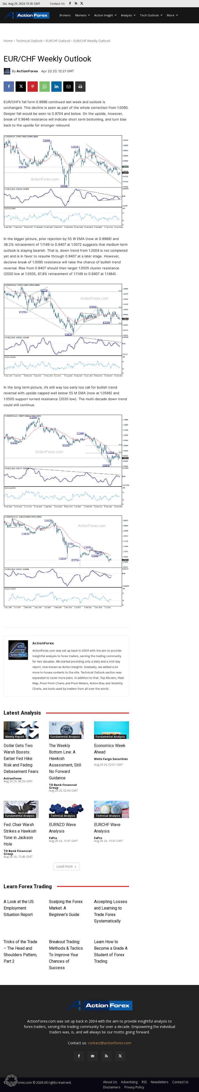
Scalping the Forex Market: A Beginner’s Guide (66, 908)
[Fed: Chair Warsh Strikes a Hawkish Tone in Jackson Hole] (21, 809)
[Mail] (93, 1056)
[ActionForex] (8, 71)
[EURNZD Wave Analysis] (66, 809)
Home (8, 41)
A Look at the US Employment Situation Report (19, 908)
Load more (64, 866)
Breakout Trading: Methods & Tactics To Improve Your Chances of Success (66, 954)
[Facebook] (70, 4)
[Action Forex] (27, 15)
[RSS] (76, 4)
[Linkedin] (56, 86)
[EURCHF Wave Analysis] (111, 809)
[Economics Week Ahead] (111, 730)
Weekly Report (14, 736)
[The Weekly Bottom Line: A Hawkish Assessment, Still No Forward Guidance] (66, 730)
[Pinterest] (32, 86)
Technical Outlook (29, 41)
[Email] (68, 86)
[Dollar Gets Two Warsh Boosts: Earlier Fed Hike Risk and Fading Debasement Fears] (21, 730)
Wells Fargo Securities (111, 759)
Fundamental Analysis (65, 736)
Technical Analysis (63, 816)
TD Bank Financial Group (63, 786)
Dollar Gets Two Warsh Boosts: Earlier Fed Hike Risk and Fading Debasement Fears (21, 758)
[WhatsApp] (44, 86)
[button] (11, 1080)
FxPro (53, 838)
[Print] (80, 86)
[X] (82, 4)
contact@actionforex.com (109, 1042)
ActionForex (27, 71)
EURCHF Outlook (58, 41)
